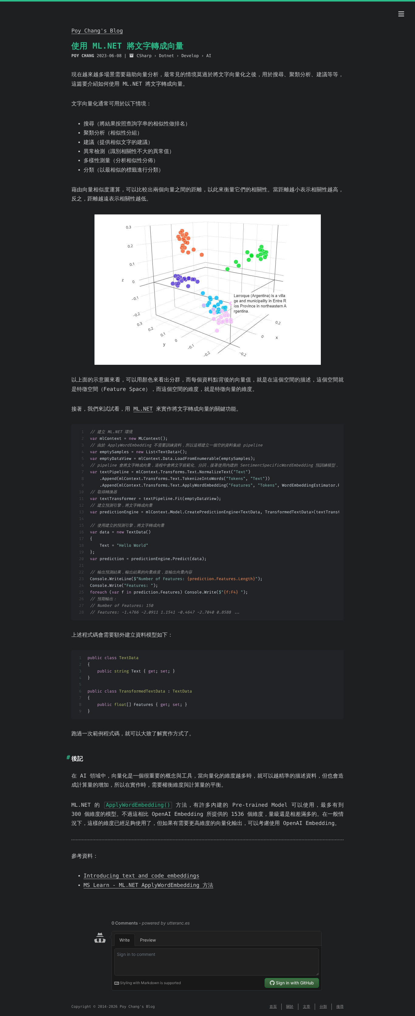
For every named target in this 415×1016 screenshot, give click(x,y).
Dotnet (166, 55)
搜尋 (340, 1006)
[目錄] (401, 14)
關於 (289, 1006)
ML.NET (143, 409)
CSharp (144, 55)
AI (208, 55)
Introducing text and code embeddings (141, 876)
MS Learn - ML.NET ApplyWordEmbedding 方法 (148, 885)
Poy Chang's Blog (97, 31)
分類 (323, 1006)
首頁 (273, 1006)
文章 (306, 1006)
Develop (190, 55)
